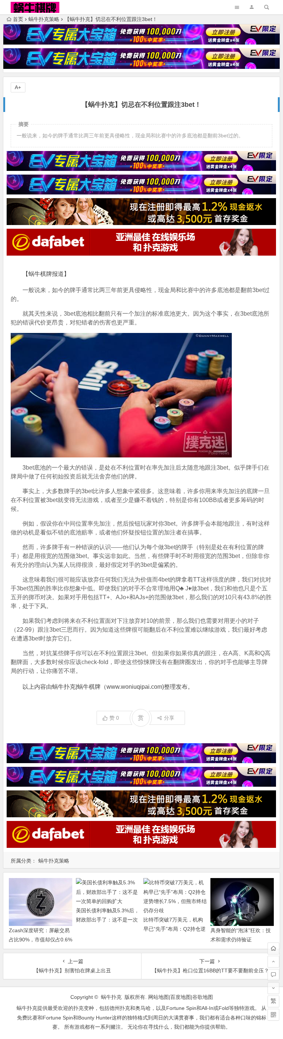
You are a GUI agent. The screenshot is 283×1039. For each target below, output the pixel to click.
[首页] (273, 948)
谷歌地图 (202, 997)
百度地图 (180, 997)
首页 (18, 19)
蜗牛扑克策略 (43, 19)
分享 (169, 718)
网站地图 (158, 997)
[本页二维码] (273, 1015)
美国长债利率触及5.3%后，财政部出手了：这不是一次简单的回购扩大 (107, 920)
